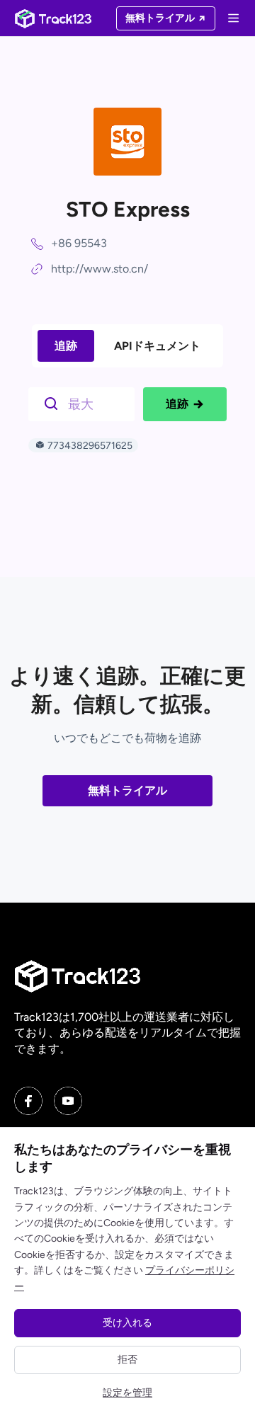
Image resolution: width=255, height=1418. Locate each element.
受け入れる (127, 1323)
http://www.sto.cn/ (99, 268)
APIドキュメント (157, 346)
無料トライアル (127, 790)
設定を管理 (127, 1393)
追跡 (66, 346)
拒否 (127, 1360)
